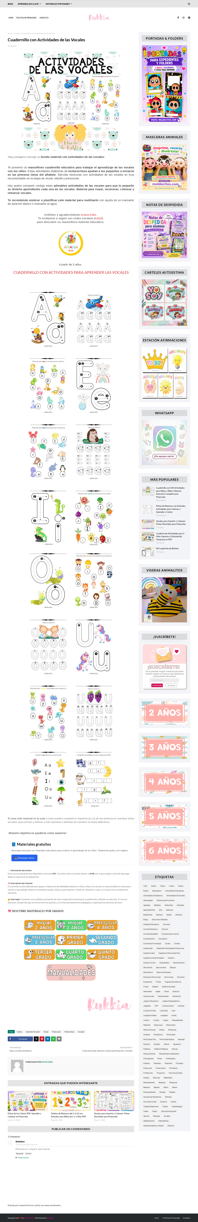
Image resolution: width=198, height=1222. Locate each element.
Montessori (158, 1034)
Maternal (146, 1025)
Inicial (46, 1032)
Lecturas (180, 1006)
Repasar (146, 1087)
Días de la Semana (164, 972)
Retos (166, 1087)
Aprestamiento (149, 910)
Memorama (170, 1025)
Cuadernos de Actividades (153, 958)
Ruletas (172, 1092)
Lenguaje (164, 1015)
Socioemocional (149, 1101)
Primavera (173, 1068)
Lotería (156, 1020)
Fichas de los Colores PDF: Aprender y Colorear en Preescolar (24, 1115)
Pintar (159, 1058)
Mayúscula (158, 1025)
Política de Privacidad (26, 18)
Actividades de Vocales (176, 895)
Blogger (50, 1218)
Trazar (145, 1111)
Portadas (179, 1063)
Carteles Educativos (151, 924)
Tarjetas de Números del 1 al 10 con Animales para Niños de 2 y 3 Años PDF (68, 1115)
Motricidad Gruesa (167, 1039)
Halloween (147, 991)
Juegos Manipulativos (171, 1001)
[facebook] (178, 17)
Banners (159, 915)
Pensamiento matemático (169, 1054)
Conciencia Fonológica (152, 943)
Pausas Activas (149, 1054)
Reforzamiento (149, 1082)
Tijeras (165, 1106)
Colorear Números (150, 929)
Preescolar (56, 1032)
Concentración (149, 938)
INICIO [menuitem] (10, 4)
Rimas (174, 1087)
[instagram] (183, 17)
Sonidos (163, 1101)
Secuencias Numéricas (152, 1097)
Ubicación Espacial (168, 1111)
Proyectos (161, 1073)
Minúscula (172, 1030)
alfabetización (148, 1121)
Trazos (154, 1111)
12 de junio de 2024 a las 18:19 (26, 1144)
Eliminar (28, 1153)
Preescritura (69, 1032)
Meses (161, 1030)
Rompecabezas (149, 1092)
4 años (171, 886)
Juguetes (147, 1006)
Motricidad (171, 1034)
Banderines (147, 915)
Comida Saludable (150, 934)
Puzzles (146, 1077)
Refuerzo (162, 1082)
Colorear (166, 924)
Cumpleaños (164, 962)
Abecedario (156, 891)
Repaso (157, 1087)
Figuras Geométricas (173, 982)
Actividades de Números (153, 895)
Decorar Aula (161, 967)
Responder (19, 1153)
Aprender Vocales (33, 1032)
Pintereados (170, 1058)
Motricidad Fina (149, 1039)
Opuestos (177, 1044)
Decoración (147, 967)
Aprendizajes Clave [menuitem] (28, 4)
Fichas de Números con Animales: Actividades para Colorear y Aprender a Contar (171, 509)
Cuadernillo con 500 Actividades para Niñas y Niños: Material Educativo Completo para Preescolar (170, 492)
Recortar (156, 1077)
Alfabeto (157, 905)
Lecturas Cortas (149, 1010)
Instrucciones (148, 996)
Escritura (180, 977)
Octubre (157, 1044)
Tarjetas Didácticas (151, 1106)
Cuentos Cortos (149, 962)
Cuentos (171, 958)
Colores (165, 929)
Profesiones (148, 1073)
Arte (160, 910)
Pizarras (146, 1063)
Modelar (146, 1034)
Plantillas (157, 1063)
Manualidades (177, 1020)
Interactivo (176, 996)
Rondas (162, 1092)
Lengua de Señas (150, 1015)
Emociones (168, 977)
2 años (153, 886)
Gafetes (155, 986)
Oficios (166, 1044)
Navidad (181, 1039)
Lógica (165, 1020)
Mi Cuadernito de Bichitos (167, 548)
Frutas (145, 986)
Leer (173, 1010)
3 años (19, 1032)
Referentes (168, 1077)
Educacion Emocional (152, 977)
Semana (168, 1097)
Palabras (146, 1049)
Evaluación (147, 982)
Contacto (44, 18)
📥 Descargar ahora (24, 858)
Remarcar (173, 1082)
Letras (173, 1015)
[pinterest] (188, 17)
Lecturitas (164, 1010)
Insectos (176, 991)
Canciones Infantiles (160, 919)
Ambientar (169, 905)
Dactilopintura (178, 962)
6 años (145, 891)
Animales (180, 905)
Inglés (158, 991)
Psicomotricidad (175, 1073)
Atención (169, 910)
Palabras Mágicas (161, 1049)
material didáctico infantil (153, 1125)
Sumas (173, 1101)
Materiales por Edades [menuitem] (58, 4)
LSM (156, 1006)
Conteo (177, 943)
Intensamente (163, 996)
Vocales (17, 33)
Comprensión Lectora (170, 934)
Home (11, 18)
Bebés (169, 915)
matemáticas (163, 1121)
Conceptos (163, 938)
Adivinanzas (148, 900)
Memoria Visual (149, 1030)
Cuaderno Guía (149, 953)
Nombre (146, 1044)
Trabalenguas (177, 1106)
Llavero (146, 1020)
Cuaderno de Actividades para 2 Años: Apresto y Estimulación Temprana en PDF (170, 536)
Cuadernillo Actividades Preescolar (170, 948)
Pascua (175, 1049)
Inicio (10, 33)
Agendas (146, 905)
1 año (145, 886)
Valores (146, 1116)
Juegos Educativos (151, 1001)
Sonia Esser (47, 1062)
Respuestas (23, 1157)
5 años (180, 886)
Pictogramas (148, 1058)
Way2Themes (29, 1218)
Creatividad (148, 948)
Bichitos (179, 915)
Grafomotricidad (168, 986)
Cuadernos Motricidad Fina (169, 953)
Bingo (145, 919)
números (170, 1125)
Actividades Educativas (174, 891)
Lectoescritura (168, 1006)
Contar (167, 943)
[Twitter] (36, 1038)
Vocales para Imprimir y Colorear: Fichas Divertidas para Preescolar (112, 1115)
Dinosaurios (148, 972)
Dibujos (173, 967)
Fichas (158, 982)
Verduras (156, 1116)
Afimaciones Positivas (165, 900)
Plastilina (168, 1063)
